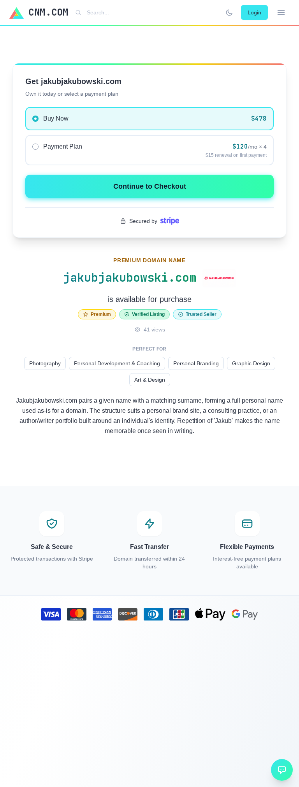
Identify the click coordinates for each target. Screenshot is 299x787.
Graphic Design (251, 363)
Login (254, 12)
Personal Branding (196, 363)
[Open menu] (281, 12)
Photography (45, 363)
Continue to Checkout (149, 186)
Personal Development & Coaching (117, 363)
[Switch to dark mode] (229, 12)
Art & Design (149, 380)
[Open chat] (282, 770)
